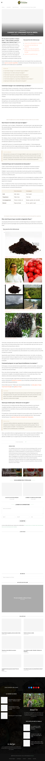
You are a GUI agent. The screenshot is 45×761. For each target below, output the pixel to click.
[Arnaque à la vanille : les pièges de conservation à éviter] (26, 735)
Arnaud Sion (16, 34)
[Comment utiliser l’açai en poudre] (33, 489)
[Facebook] (29, 687)
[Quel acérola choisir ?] (23, 270)
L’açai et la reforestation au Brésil (33, 43)
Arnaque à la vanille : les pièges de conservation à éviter (36, 735)
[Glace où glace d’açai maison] (12, 489)
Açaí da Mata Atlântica (11, 338)
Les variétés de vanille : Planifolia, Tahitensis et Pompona (33, 651)
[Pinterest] (36, 687)
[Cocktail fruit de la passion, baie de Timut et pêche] (11, 661)
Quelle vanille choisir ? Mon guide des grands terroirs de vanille (37, 743)
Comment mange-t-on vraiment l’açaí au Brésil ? (16, 70)
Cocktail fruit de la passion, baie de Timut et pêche (10, 669)
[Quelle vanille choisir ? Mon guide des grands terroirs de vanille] (26, 743)
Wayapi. (32, 755)
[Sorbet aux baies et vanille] (33, 625)
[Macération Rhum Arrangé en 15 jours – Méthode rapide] (4, 700)
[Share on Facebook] (27, 441)
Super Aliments (15, 7)
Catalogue (19, 758)
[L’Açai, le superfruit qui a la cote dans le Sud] (23, 244)
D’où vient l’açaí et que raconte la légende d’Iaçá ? (16, 76)
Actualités (9, 7)
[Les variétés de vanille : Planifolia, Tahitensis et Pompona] (33, 642)
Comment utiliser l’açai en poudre (33, 497)
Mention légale (12, 758)
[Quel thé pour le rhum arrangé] (4, 715)
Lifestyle (29, 758)
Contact (24, 758)
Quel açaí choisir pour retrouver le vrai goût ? (15, 80)
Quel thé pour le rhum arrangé (15, 715)
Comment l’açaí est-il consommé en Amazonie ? (16, 74)
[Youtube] (34, 687)
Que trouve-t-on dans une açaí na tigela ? (14, 72)
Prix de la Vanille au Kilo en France (22, 598)
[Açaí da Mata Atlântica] (23, 325)
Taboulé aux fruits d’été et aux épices (9, 650)
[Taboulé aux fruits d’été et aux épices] (11, 642)
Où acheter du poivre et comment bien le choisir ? (33, 668)
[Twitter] (31, 687)
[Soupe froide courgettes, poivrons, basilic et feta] (11, 625)
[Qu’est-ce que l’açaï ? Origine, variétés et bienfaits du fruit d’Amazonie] (23, 297)
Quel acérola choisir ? (10, 283)
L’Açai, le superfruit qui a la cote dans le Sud (16, 256)
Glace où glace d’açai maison (11, 497)
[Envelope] (38, 687)
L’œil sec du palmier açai (31, 54)
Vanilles (34, 758)
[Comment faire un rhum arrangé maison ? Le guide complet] (4, 708)
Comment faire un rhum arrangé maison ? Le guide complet (14, 708)
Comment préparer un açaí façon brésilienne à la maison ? (18, 78)
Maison (3, 7)
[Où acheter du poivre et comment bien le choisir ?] (33, 661)
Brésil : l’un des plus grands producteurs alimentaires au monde (31, 50)
